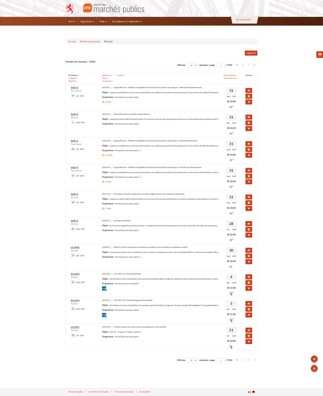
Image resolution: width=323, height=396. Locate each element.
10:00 (233, 101)
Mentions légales (75, 391)
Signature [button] (86, 21)
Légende (250, 53)
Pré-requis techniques (124, 391)
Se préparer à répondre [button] (125, 21)
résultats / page (207, 65)
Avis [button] (70, 21)
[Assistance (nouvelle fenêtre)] (319, 54)
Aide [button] (101, 21)
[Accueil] (104, 8)
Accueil (72, 41)
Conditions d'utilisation (98, 391)
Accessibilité (144, 391)
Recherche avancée (90, 41)
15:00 (233, 287)
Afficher (181, 65)
